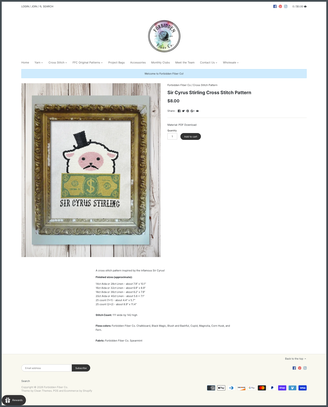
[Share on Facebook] (179, 110)
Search (25, 381)
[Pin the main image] (187, 110)
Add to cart (190, 136)
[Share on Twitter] (183, 110)
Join (34, 6)
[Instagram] (285, 6)
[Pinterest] (280, 6)
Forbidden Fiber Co (179, 85)
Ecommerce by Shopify (78, 390)
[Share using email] (197, 110)
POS (55, 390)
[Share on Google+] (193, 110)
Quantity (172, 130)
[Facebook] (275, 6)
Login (25, 6)
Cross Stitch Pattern (205, 85)
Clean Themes (43, 390)
